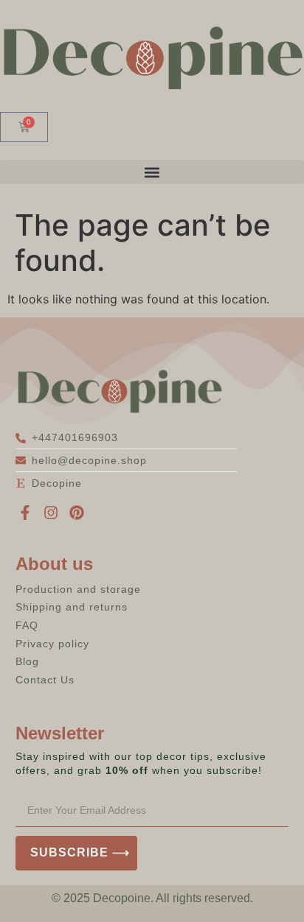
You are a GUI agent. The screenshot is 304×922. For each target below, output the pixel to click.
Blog (27, 661)
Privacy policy (52, 644)
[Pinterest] (76, 512)
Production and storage (78, 589)
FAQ (26, 625)
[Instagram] (51, 512)
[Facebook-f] (25, 512)
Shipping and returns (71, 607)
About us (54, 564)
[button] (152, 172)
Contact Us (45, 680)
